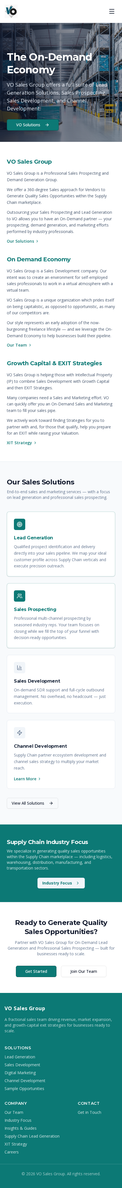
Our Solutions (20, 241)
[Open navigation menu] (111, 11)
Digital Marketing (20, 1072)
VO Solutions (28, 124)
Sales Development (22, 1064)
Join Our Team (83, 971)
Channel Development (25, 1080)
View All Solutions (28, 803)
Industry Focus (57, 883)
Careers (12, 1152)
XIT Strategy (19, 442)
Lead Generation (20, 1056)
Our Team (17, 345)
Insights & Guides (21, 1128)
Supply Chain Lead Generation (32, 1136)
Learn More (25, 778)
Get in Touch (89, 1112)
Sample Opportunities (24, 1088)
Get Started (36, 971)
